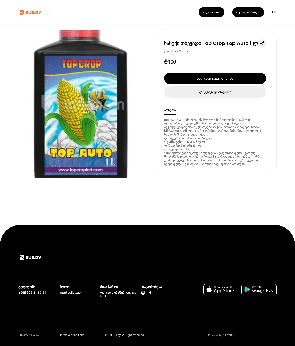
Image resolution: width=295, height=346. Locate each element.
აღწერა (170, 110)
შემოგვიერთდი (248, 12)
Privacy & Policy (28, 335)
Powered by (215, 335)
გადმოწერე (211, 12)
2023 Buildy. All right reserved (124, 335)
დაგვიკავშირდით (215, 92)
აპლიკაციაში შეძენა (215, 78)
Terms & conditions (72, 335)
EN (274, 12)
